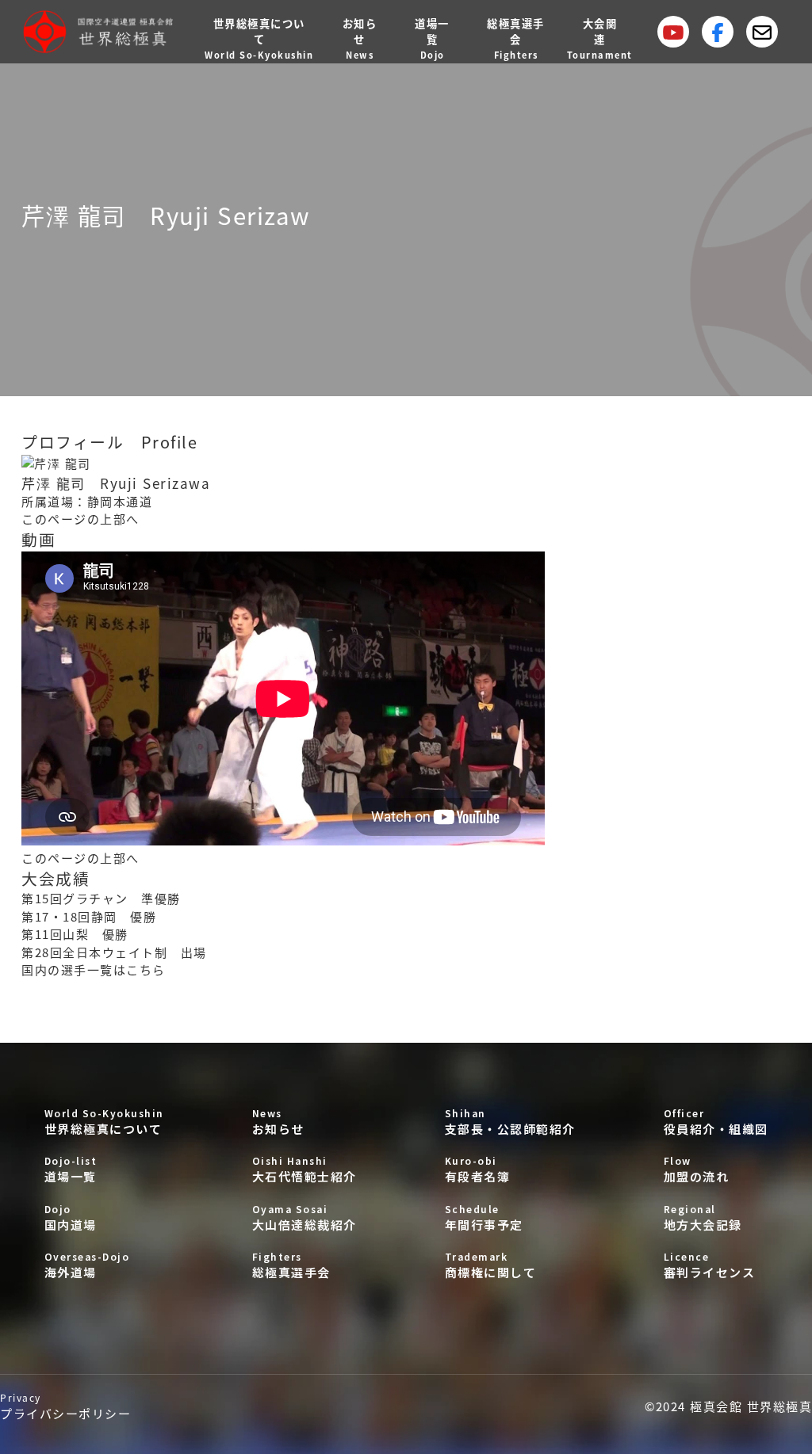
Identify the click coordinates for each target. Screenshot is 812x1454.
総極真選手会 (291, 1265)
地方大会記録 (703, 1217)
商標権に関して (491, 1265)
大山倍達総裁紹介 (304, 1217)
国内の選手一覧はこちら (93, 969)
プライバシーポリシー (65, 1406)
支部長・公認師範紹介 (510, 1121)
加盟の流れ (697, 1169)
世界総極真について (104, 1121)
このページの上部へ (80, 518)
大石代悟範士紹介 (304, 1169)
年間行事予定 (484, 1217)
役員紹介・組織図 (716, 1121)
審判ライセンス (710, 1265)
